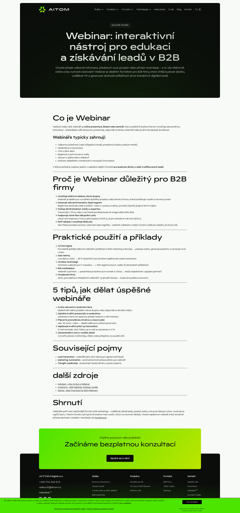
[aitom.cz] (54, 10)
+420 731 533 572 (49, 482)
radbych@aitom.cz (50, 487)
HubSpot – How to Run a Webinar (74, 384)
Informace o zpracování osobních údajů (69, 509)
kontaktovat (100, 417)
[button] (120, 25)
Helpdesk (44, 492)
